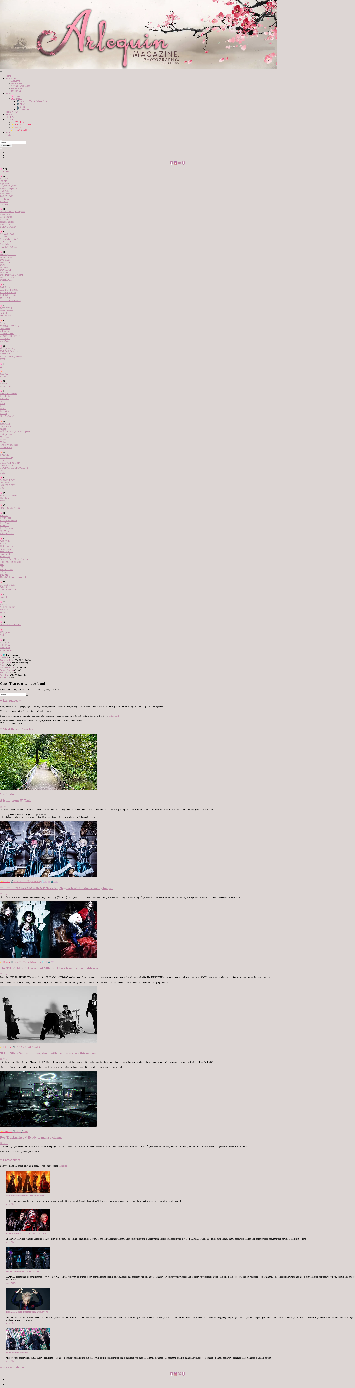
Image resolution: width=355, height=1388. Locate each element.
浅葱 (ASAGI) (6, 196)
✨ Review (5, 881)
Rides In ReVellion (8, 520)
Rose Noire (5, 523)
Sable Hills (5, 541)
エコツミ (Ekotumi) (9, 290)
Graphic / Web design (20, 86)
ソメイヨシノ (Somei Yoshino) (14, 559)
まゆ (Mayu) (6, 434)
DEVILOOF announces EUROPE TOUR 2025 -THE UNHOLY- (27, 1233)
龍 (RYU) (4, 530)
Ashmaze (4, 201)
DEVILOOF (5, 270)
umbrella (4, 597)
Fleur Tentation (6, 311)
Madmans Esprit (7, 668)
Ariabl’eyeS (5, 193)
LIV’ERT (4, 398)
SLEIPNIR (5, 556)
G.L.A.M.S (5, 331)
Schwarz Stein (6, 551)
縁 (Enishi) (5, 297)
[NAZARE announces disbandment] (28, 1339)
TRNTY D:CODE (8, 590)
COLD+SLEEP (7, 241)
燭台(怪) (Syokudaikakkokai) (13, 577)
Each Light (5, 287)
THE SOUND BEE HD (11, 562)
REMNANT (5, 518)
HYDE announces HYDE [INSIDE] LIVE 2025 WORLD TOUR (27, 1312)
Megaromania (6, 437)
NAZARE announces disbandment (17, 1352)
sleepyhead (5, 554)
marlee (3, 429)
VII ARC (4, 678)
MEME (3, 439)
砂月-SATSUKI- (7, 546)
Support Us (16, 91)
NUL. (2, 473)
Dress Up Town (7, 660)
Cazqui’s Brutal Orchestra (11, 239)
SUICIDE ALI (6, 569)
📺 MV (54, 881)
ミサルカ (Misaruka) (9, 445)
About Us (15, 81)
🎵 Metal (21, 104)
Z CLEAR (4, 642)
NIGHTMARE (7, 465)
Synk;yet (4, 574)
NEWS (9, 114)
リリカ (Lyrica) (7, 416)
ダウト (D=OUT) (8, 254)
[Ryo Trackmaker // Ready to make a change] (48, 1126)
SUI (2, 567)
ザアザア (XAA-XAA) (10, 624)
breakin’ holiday (7, 222)
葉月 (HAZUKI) (7, 348)
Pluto (2, 500)
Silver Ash (4, 673)
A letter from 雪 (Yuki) (16, 800)
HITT (2, 359)
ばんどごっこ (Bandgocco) (12, 211)
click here (63, 1166)
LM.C (2, 406)
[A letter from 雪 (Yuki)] (48, 789)
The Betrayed (6, 217)
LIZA (2, 403)
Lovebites (4, 411)
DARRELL (5, 262)
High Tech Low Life (9, 351)
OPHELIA (5, 482)
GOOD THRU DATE (10, 336)
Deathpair (4, 267)
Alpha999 (4, 183)
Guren (3, 665)
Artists (8, 93)
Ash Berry (4, 199)
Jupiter (3, 376)
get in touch (114, 716)
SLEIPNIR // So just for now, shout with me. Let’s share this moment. (49, 1053)
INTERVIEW (12, 112)
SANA (3, 543)
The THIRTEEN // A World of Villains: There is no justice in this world (50, 968)
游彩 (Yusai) (5, 632)
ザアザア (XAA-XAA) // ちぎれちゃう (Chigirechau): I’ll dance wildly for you (56, 888)
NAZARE (4, 455)
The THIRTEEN (7, 585)
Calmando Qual (7, 234)
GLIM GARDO (7, 333)
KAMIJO (4, 384)
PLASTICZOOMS (8, 495)
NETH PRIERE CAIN (10, 463)
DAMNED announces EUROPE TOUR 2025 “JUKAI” (24, 1271)
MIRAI (3, 442)
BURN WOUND (8, 227)
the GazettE (5, 328)
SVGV (3, 572)
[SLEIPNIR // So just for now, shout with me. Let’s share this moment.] (48, 1042)
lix (1, 401)
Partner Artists (17, 88)
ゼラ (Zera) (5, 647)
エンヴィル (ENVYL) (10, 300)
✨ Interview (6, 1047)
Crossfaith (4, 244)
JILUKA (4, 374)
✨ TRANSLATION (20, 130)
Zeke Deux (5, 645)
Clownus (4, 658)
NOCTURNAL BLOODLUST (14, 468)
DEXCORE (5, 272)
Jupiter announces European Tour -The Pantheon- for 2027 (25, 1195)
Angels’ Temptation (8, 188)
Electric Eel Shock (8, 292)
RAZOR (4, 515)
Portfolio (9, 132)
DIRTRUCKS (6, 280)
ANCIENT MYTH (8, 186)
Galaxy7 (3, 323)
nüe (1, 470)
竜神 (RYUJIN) (7, 533)
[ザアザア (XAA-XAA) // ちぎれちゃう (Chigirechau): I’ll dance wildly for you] (48, 876)
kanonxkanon (6, 386)
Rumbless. (4, 525)
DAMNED (5, 260)
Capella (3, 236)
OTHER (9, 119)
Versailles (4, 609)
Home (8, 76)
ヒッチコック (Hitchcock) (12, 356)
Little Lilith (5, 396)
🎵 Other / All (23, 109)
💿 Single (45, 881)
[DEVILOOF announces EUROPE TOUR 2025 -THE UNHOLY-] (28, 1220)
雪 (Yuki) (4, 807)
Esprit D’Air (5, 663)
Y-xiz (2, 635)
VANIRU (4, 604)
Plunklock (4, 498)
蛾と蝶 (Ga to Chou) (9, 326)
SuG (2, 564)
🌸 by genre (16, 98)
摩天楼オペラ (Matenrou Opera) (15, 431)
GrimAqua (4, 341)
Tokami (3, 587)
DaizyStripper (6, 257)
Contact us (10, 135)
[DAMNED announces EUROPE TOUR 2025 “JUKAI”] (28, 1258)
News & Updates (7, 794)
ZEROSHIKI (6, 650)
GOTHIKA (5, 338)
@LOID (3, 181)
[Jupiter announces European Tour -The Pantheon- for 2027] (28, 1182)
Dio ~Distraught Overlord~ (12, 275)
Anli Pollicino (6, 191)
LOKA (3, 408)
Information (11, 78)
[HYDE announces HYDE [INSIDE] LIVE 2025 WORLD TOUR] (28, 1299)
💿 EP (44, 962)
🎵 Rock (21, 107)
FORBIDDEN (6, 316)
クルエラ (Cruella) (8, 247)
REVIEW (10, 117)
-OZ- (2, 488)
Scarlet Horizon (7, 670)
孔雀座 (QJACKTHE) (10, 508)
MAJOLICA (5, 426)
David (2, 265)
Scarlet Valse (5, 549)
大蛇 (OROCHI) (7, 485)
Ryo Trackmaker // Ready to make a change (31, 1137)
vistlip (2, 612)
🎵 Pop (24, 1131)
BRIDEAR (5, 224)
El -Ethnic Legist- (8, 295)
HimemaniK (5, 354)
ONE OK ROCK (8, 480)
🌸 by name (16, 96)
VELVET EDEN (7, 607)
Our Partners (16, 83)
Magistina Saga (6, 424)
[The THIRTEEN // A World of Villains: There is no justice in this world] (48, 957)
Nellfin (3, 460)
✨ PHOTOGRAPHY (21, 124)
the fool (3, 313)
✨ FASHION (17, 122)
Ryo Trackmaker (7, 528)
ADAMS (4, 178)
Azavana (4, 204)
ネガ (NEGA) (6, 457)
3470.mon (4, 171)
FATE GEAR (6, 308)
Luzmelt (3, 413)
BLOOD (4, 219)
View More (11, 1204)
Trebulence (5, 675)
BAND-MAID (6, 214)
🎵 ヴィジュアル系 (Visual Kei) (32, 101)
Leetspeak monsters (8, 393)
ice (1, 366)
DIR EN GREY (7, 277)
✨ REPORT (17, 127)
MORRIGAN (6, 447)
